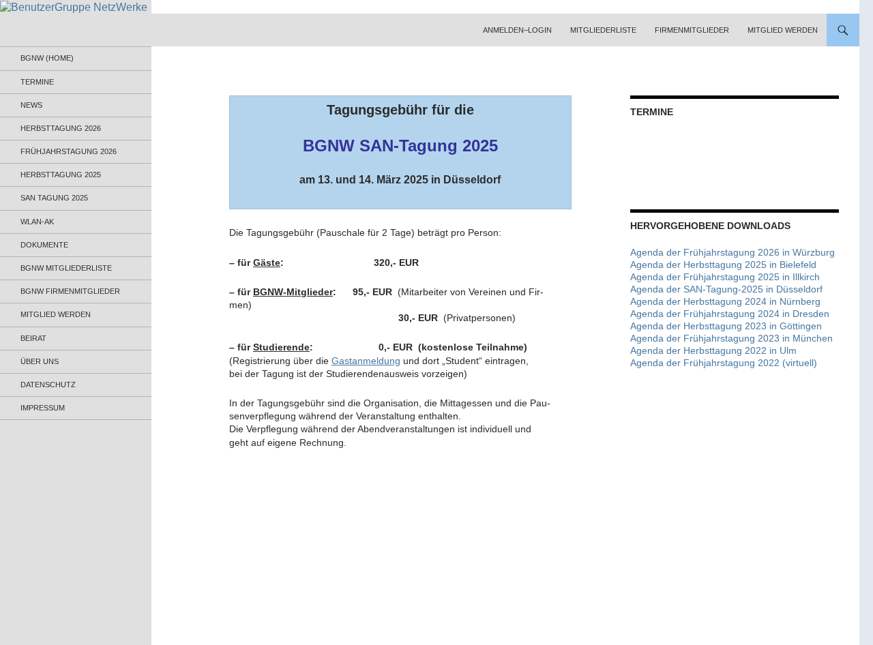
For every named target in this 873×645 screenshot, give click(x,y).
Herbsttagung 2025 (60, 174)
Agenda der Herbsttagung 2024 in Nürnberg (725, 301)
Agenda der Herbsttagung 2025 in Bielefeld (723, 264)
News (31, 105)
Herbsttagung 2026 (60, 128)
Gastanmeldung (365, 360)
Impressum (42, 408)
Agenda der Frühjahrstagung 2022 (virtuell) (723, 362)
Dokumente (44, 245)
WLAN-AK (37, 221)
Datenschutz (48, 384)
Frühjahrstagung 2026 (68, 151)
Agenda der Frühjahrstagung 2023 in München (731, 338)
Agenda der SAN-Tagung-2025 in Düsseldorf (726, 289)
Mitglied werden (783, 30)
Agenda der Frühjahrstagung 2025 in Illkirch (725, 276)
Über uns (39, 361)
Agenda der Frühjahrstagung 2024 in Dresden (729, 313)
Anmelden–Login (517, 30)
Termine (37, 82)
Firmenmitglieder (692, 30)
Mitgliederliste (603, 30)
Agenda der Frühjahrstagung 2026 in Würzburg (732, 252)
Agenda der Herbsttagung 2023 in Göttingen (726, 325)
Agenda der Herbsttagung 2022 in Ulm (713, 350)
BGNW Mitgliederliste (66, 268)
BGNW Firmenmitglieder (70, 291)
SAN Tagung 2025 (54, 198)
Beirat (33, 338)
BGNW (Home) (47, 58)
